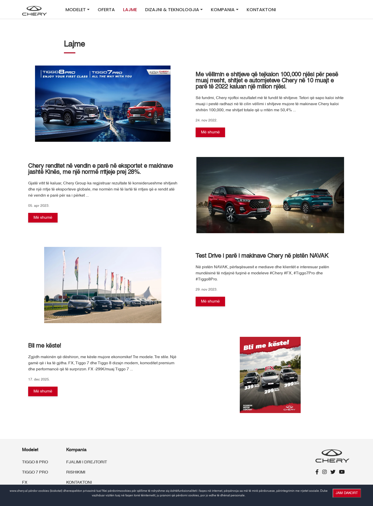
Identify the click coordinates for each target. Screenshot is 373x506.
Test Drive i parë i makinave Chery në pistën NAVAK (262, 256)
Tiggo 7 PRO (35, 472)
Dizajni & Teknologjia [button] (172, 9)
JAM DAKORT (347, 493)
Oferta (106, 9)
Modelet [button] (75, 9)
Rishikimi (75, 472)
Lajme (130, 9)
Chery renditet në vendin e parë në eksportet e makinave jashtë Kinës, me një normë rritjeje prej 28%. (100, 169)
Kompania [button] (223, 9)
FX (24, 483)
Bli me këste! (44, 346)
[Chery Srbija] (35, 11)
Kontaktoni (261, 9)
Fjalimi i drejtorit (86, 462)
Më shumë (210, 132)
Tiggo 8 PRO (35, 462)
